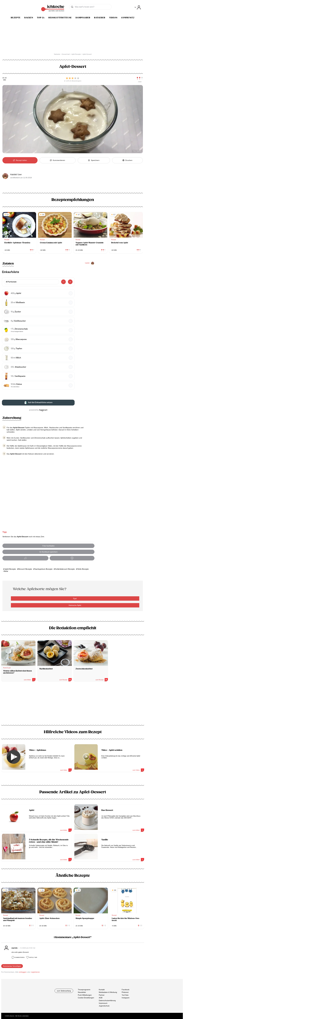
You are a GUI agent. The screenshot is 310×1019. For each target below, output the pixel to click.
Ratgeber (99, 17)
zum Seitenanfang (64, 991)
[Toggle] (138, 7)
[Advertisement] (72, 704)
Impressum (103, 1003)
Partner (102, 995)
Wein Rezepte (83, 569)
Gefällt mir (33, 957)
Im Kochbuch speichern (48, 552)
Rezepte (15, 17)
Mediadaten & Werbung (108, 992)
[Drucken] (72, 558)
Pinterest (125, 992)
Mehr (6, 571)
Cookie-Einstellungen (86, 998)
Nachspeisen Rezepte (44, 569)
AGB (100, 998)
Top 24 (40, 17)
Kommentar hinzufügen (12, 966)
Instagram (125, 998)
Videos (113, 17)
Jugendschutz (104, 1006)
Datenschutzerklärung (107, 1000)
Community (128, 17)
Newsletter (82, 992)
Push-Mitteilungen (85, 995)
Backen (28, 17)
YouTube (125, 995)
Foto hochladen (48, 546)
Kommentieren (19, 957)
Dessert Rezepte (25, 569)
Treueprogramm (84, 990)
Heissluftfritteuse (60, 17)
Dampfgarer (83, 17)
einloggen (23, 972)
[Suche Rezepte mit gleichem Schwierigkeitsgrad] (140, 78)
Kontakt (102, 990)
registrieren (35, 972)
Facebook (125, 990)
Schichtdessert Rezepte (65, 569)
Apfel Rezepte (10, 569)
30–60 (4, 78)
